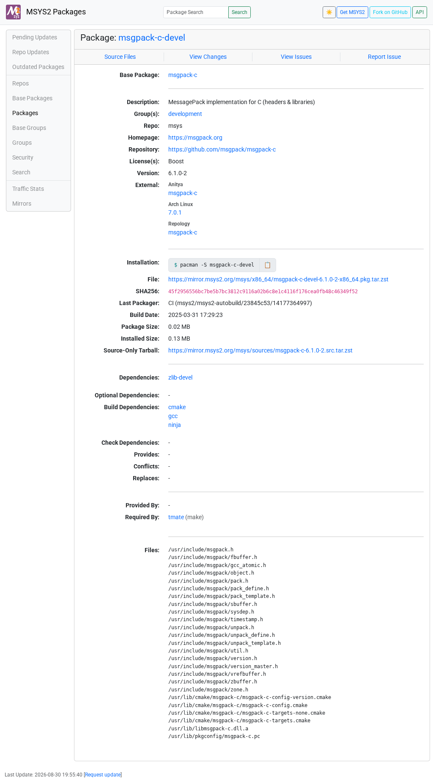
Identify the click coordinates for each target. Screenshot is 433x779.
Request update (103, 775)
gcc (173, 416)
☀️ (329, 12)
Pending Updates (34, 37)
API (420, 12)
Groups (22, 142)
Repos (20, 83)
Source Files (120, 56)
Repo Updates (30, 52)
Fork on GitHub (390, 12)
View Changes (208, 56)
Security (22, 157)
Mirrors (21, 203)
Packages (25, 113)
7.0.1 (175, 212)
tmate (176, 517)
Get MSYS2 (352, 12)
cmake (177, 407)
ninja (174, 424)
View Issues (296, 56)
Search (239, 12)
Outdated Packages (38, 66)
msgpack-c (182, 75)
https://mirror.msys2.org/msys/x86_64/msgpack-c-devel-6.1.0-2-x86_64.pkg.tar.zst (278, 279)
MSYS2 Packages (55, 12)
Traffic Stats (28, 188)
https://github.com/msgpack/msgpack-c (222, 149)
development (185, 113)
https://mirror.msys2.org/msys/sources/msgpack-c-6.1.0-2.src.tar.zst (260, 350)
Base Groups (29, 127)
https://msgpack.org (195, 137)
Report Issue (384, 56)
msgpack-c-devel (151, 38)
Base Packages (32, 98)
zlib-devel (180, 377)
